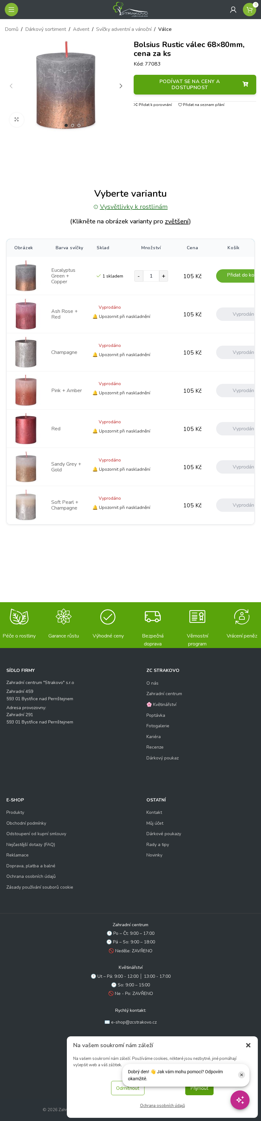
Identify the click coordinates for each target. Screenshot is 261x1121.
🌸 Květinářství (161, 705)
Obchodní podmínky (26, 823)
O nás (152, 683)
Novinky (154, 855)
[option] (66, 125)
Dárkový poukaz (162, 758)
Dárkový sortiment (45, 29)
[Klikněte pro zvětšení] (17, 120)
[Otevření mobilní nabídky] (11, 9)
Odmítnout (127, 1088)
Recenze (155, 747)
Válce (165, 29)
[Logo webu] (130, 9)
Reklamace (17, 855)
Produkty (15, 812)
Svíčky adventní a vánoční (124, 29)
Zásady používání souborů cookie (39, 887)
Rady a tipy (157, 845)
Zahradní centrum (164, 694)
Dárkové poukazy (163, 834)
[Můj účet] (233, 9)
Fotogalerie (157, 726)
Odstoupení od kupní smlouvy (36, 834)
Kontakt (154, 812)
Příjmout (199, 1088)
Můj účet (154, 823)
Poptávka (155, 715)
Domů (11, 29)
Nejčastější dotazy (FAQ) (30, 845)
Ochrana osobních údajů (162, 1106)
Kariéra (153, 737)
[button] (248, 1045)
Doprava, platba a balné (30, 866)
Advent (81, 29)
